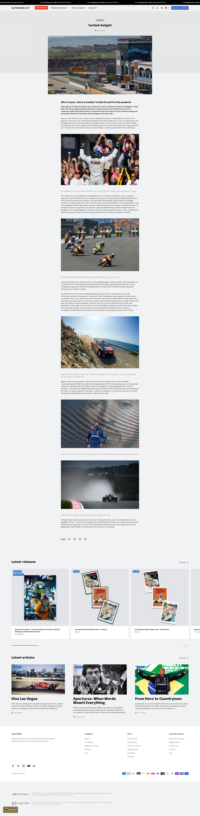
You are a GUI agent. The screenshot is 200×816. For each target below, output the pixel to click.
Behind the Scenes (91, 746)
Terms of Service (133, 746)
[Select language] (167, 8)
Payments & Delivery (176, 739)
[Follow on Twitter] (18, 765)
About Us (92, 8)
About (87, 739)
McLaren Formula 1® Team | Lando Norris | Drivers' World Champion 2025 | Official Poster (37, 630)
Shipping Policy (132, 749)
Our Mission (89, 742)
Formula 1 (100, 20)
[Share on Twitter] (74, 539)
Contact (172, 749)
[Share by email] (85, 539)
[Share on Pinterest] (80, 539)
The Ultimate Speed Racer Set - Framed (91, 629)
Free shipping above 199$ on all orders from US (39, 2)
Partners (88, 749)
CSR (86, 753)
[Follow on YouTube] (28, 765)
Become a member (179, 8)
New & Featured (78, 8)
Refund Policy (132, 742)
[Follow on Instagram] (23, 765)
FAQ (170, 753)
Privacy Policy (132, 739)
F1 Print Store (41, 8)
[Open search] (153, 8)
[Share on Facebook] (69, 539)
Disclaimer (131, 753)
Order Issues (173, 746)
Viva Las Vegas (24, 699)
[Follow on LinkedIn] (34, 765)
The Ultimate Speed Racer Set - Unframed (151, 629)
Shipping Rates (174, 742)
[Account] (157, 8)
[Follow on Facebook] (12, 765)
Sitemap (130, 757)
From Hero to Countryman (158, 699)
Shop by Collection (58, 8)
